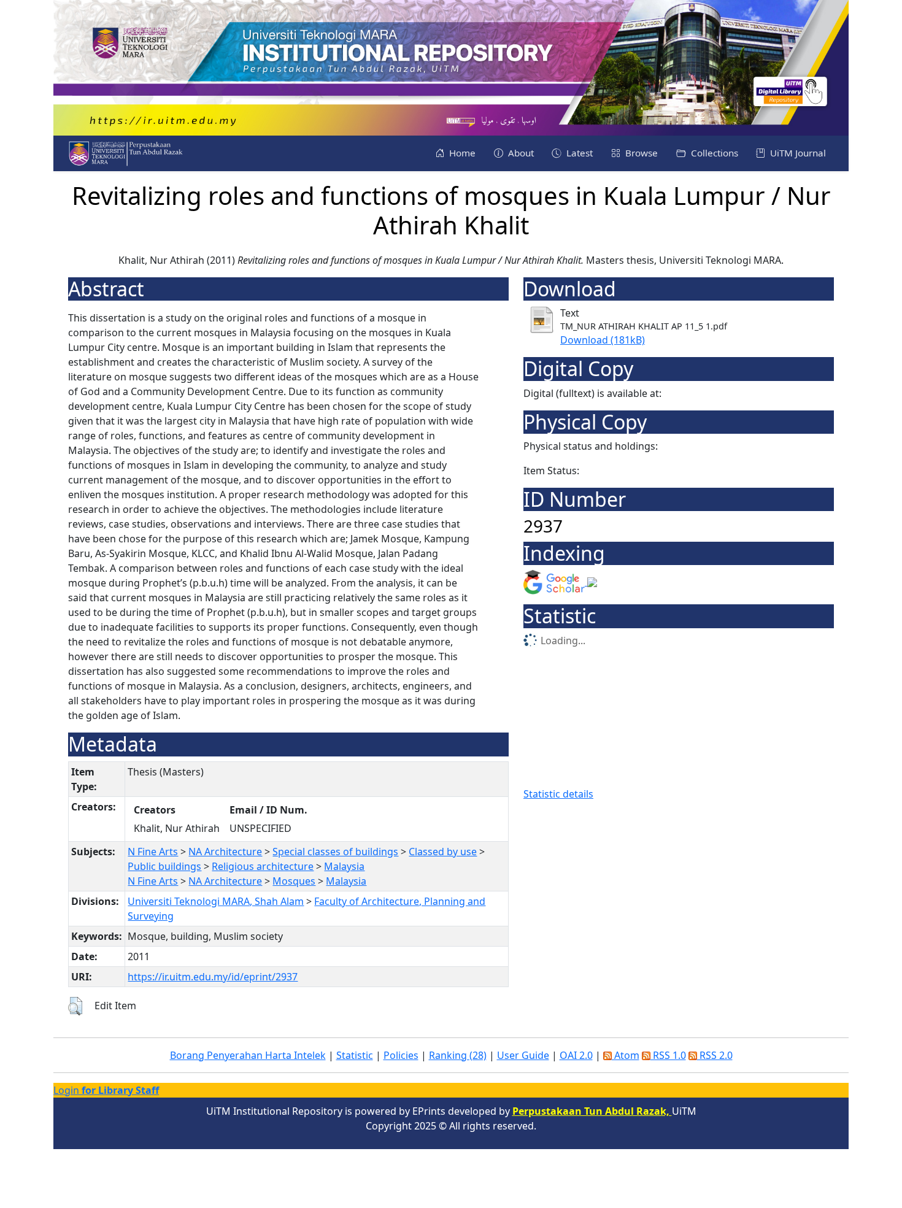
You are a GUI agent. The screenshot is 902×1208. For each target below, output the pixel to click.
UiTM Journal (797, 153)
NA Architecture (225, 851)
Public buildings (164, 866)
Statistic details (558, 794)
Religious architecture (263, 866)
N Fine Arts (153, 851)
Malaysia (344, 866)
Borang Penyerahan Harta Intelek (248, 1055)
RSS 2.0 (715, 1055)
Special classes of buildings (335, 851)
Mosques (293, 881)
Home (461, 153)
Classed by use (443, 851)
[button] (75, 1006)
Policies (401, 1055)
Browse (640, 153)
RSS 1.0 (668, 1055)
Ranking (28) (458, 1055)
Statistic (354, 1055)
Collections (713, 153)
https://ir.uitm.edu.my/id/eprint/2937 (213, 976)
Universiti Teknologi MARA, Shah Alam (216, 901)
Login (106, 1090)
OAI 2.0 (576, 1055)
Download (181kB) (602, 340)
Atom (625, 1055)
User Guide (523, 1055)
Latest (578, 153)
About (520, 153)
